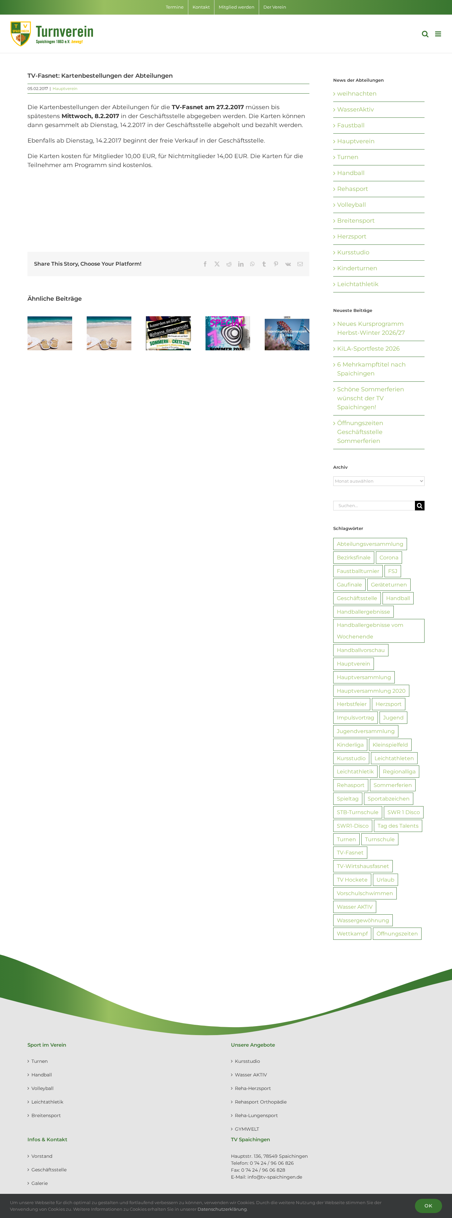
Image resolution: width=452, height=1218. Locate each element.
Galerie (39, 1183)
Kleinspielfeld (390, 744)
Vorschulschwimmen (365, 893)
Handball (351, 173)
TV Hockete (352, 879)
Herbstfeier (352, 704)
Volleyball (351, 204)
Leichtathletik (358, 284)
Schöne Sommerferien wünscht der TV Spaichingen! (370, 398)
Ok (428, 1206)
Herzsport (351, 236)
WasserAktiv (355, 109)
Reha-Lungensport (256, 1115)
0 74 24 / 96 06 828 (263, 1170)
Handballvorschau (361, 650)
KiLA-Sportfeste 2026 (368, 348)
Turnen (347, 157)
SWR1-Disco (353, 825)
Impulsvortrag (355, 717)
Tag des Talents (398, 825)
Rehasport (352, 189)
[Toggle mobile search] (425, 33)
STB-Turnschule (358, 812)
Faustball (351, 125)
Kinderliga (350, 744)
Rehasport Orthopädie (261, 1102)
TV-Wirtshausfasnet (363, 866)
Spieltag (348, 798)
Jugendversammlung (366, 731)
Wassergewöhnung (363, 920)
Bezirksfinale (354, 557)
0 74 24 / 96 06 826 (272, 1163)
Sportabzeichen (389, 798)
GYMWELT (247, 1129)
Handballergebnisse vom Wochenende (370, 631)
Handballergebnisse (363, 611)
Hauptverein (65, 88)
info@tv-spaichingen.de (275, 1177)
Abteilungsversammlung (370, 544)
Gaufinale (349, 584)
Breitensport (356, 220)
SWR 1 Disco (403, 812)
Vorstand (41, 1156)
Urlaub (385, 879)
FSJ (392, 571)
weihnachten (357, 93)
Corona (389, 557)
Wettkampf (352, 933)
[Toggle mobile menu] (438, 33)
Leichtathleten (394, 758)
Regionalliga (399, 771)
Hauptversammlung (364, 677)
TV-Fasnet (350, 852)
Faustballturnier (358, 571)
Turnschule (380, 839)
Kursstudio (353, 252)
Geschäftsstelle (357, 598)
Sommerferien (393, 785)
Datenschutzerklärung (222, 1209)
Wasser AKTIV (355, 906)
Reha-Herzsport (253, 1088)
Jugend (393, 717)
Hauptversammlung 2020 (371, 690)
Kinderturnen (357, 268)
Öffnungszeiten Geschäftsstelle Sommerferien (360, 432)
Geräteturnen (389, 584)
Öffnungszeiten (397, 933)
